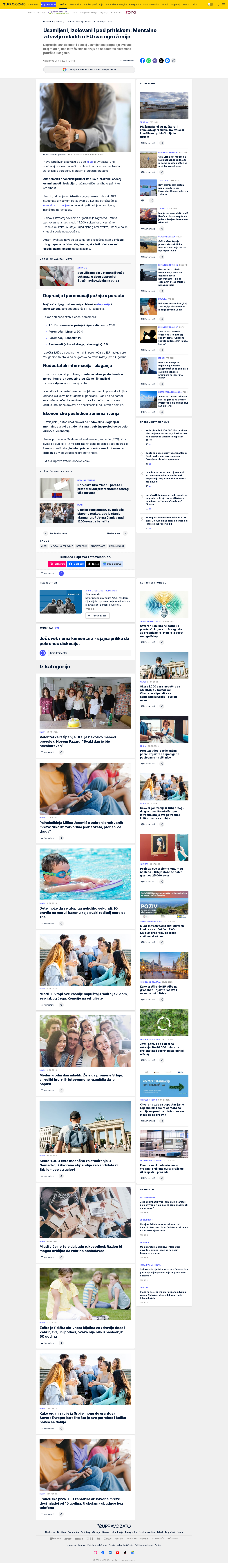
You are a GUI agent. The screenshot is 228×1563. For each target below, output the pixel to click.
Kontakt (82, 1545)
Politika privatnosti (144, 1545)
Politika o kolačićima (97, 1545)
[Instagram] (95, 1552)
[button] (126, 60)
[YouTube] (118, 1552)
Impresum (71, 1545)
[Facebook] (103, 1552)
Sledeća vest (114, 533)
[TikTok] (125, 1552)
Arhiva (158, 1545)
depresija (104, 304)
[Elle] (90, 1538)
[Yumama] (158, 1538)
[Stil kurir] (98, 1538)
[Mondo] (55, 1538)
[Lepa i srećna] (119, 1538)
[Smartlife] (131, 1538)
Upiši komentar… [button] (59, 653)
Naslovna (48, 21)
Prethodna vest (58, 533)
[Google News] (133, 1552)
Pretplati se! (99, 615)
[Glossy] (108, 1538)
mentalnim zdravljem (56, 205)
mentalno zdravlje (62, 546)
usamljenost (116, 546)
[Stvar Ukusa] (173, 1538)
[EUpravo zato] (13, 4)
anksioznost (98, 546)
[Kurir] (68, 1538)
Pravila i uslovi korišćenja (121, 1545)
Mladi (59, 21)
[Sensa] (144, 1538)
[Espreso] (79, 1538)
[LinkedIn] (110, 1552)
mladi (89, 161)
